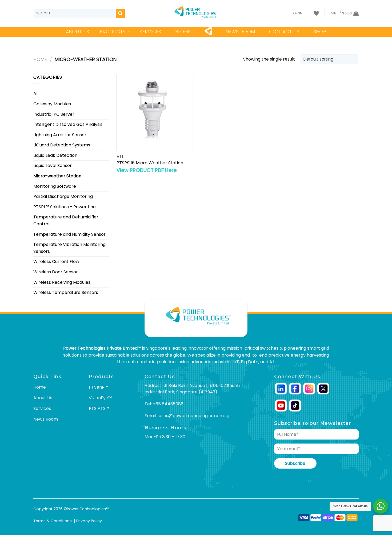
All (35, 93)
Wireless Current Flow (56, 261)
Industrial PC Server (53, 114)
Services (150, 32)
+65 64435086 (168, 404)
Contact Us (284, 32)
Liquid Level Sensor (52, 165)
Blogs (183, 32)
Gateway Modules (52, 104)
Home (40, 59)
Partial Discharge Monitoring (63, 196)
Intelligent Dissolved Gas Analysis (67, 124)
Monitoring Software (54, 186)
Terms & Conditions (52, 521)
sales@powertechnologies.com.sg (193, 416)
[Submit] (120, 13)
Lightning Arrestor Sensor (59, 135)
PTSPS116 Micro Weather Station (150, 163)
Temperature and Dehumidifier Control (65, 220)
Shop (319, 32)
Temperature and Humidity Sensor (69, 234)
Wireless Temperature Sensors (65, 292)
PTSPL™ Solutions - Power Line (64, 207)
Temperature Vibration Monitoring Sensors (69, 247)
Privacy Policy (89, 521)
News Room (240, 32)
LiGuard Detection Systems (61, 145)
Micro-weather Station (57, 176)
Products (113, 32)
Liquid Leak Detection (55, 155)
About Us (77, 32)
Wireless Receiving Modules (61, 282)
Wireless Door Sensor (55, 272)
